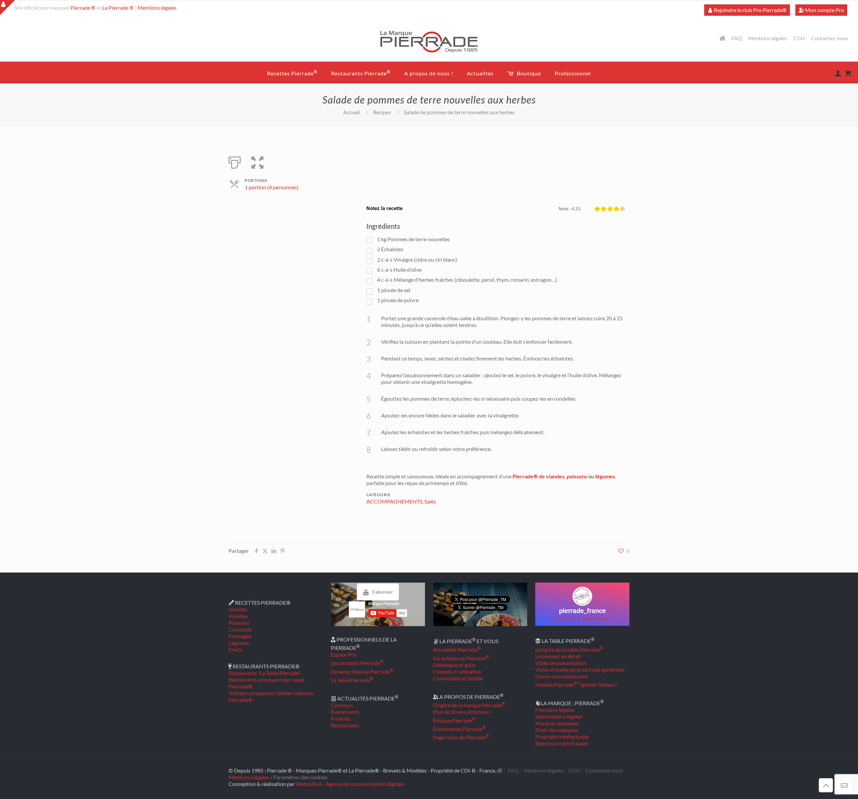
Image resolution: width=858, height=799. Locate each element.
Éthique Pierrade (454, 720)
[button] (257, 161)
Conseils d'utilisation (457, 671)
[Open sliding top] (7, 7)
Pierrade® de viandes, (539, 476)
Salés (430, 501)
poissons (577, 476)
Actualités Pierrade (457, 649)
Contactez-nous (829, 38)
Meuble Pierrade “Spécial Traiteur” (576, 684)
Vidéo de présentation (561, 663)
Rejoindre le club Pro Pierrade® (750, 10)
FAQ (736, 38)
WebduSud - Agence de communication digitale (350, 784)
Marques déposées (557, 723)
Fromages (240, 636)
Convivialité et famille (458, 678)
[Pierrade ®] (429, 41)
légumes (605, 476)
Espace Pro (343, 654)
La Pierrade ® (118, 7)
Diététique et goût (454, 665)
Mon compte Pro (824, 10)
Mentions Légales (249, 777)
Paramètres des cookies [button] (300, 777)
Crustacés (240, 629)
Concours (342, 705)
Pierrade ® (83, 7)
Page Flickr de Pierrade (461, 737)
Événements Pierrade (459, 729)
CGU (799, 38)
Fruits (235, 649)
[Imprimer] (235, 161)
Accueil (351, 112)
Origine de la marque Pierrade (469, 705)
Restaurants (345, 725)
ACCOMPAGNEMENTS (394, 501)
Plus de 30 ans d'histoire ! (462, 712)
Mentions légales (157, 7)
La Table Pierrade (352, 680)
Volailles (238, 616)
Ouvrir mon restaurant (561, 676)
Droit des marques (556, 730)
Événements (345, 712)
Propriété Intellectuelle (562, 736)
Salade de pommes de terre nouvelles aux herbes (459, 112)
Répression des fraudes (562, 743)
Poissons (239, 622)
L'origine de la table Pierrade (569, 649)
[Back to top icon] (826, 785)
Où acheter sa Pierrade (461, 658)
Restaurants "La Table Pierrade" (265, 673)
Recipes (382, 112)
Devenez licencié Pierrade (362, 671)
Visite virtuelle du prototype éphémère (579, 669)
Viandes (238, 609)
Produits (341, 718)
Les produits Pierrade (357, 663)
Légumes (239, 643)
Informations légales (558, 716)
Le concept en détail (558, 656)
